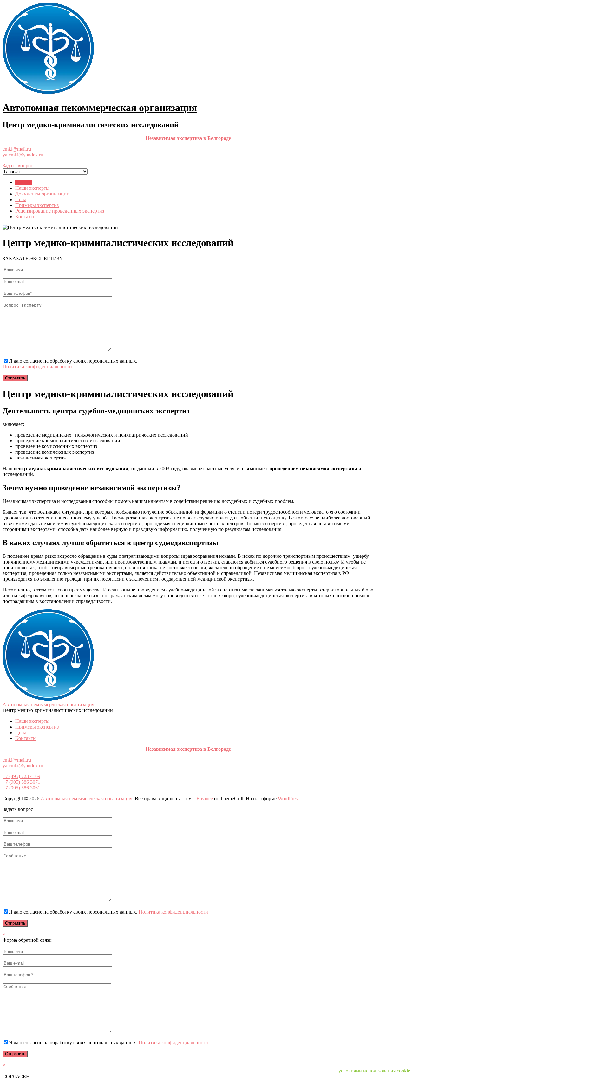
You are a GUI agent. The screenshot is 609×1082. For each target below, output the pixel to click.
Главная (23, 182)
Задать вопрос (18, 165)
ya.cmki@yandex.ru (23, 154)
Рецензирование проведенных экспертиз (59, 211)
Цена (20, 199)
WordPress (288, 798)
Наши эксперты (32, 188)
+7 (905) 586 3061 (21, 787)
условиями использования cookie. (374, 1070)
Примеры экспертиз (37, 205)
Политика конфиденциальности (37, 366)
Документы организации (42, 193)
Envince (204, 798)
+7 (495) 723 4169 (21, 776)
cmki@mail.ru (17, 149)
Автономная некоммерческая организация (100, 107)
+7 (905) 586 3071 (21, 782)
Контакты (25, 216)
